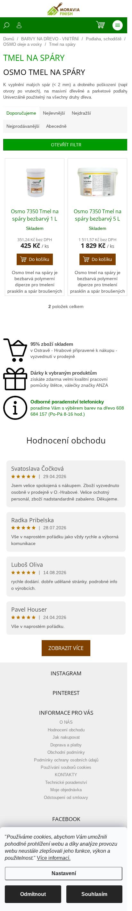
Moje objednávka (66, 790)
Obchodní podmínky (66, 752)
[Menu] (117, 25)
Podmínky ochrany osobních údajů (66, 760)
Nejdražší (81, 113)
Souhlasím (94, 894)
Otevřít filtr (66, 145)
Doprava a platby (66, 745)
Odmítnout (33, 894)
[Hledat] (6, 25)
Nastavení (64, 873)
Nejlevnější (54, 113)
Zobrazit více (66, 648)
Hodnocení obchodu (66, 440)
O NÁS (66, 722)
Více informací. (53, 858)
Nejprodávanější (22, 126)
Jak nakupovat (66, 737)
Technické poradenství (66, 782)
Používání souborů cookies (66, 767)
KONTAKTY (66, 775)
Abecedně (56, 126)
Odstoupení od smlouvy (66, 797)
